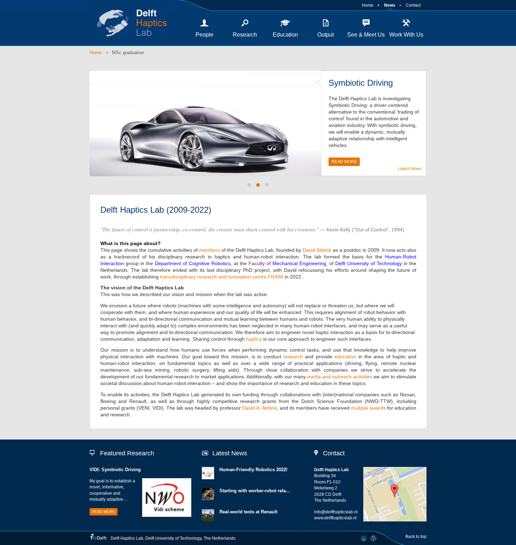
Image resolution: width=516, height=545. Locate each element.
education (345, 356)
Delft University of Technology (368, 263)
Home (367, 5)
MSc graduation (128, 52)
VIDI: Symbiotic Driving (115, 469)
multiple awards (368, 408)
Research (245, 35)
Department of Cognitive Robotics (193, 263)
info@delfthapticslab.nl (336, 511)
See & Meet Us (366, 35)
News (389, 5)
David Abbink (317, 250)
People (204, 35)
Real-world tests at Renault (248, 511)
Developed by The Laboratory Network (363, 538)
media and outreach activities (339, 376)
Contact (413, 5)
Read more (344, 161)
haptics (254, 339)
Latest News (409, 169)
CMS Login (373, 538)
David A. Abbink (259, 408)
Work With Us (406, 35)
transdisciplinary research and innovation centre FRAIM (222, 277)
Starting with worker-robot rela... (254, 490)
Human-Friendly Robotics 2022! (253, 469)
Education (285, 35)
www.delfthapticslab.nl (335, 517)
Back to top (415, 536)
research (293, 356)
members (209, 250)
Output (325, 35)
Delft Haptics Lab (128, 23)
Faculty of (260, 263)
